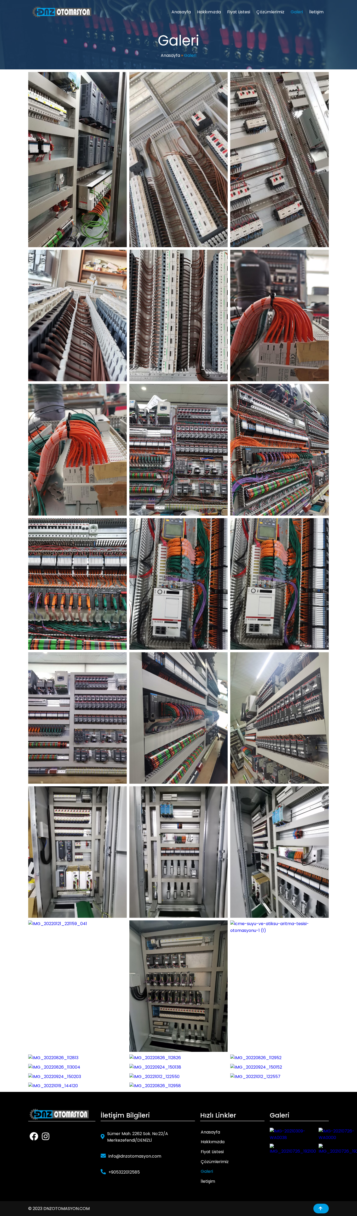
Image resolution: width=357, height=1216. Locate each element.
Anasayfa (170, 55)
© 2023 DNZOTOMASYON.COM (59, 1209)
